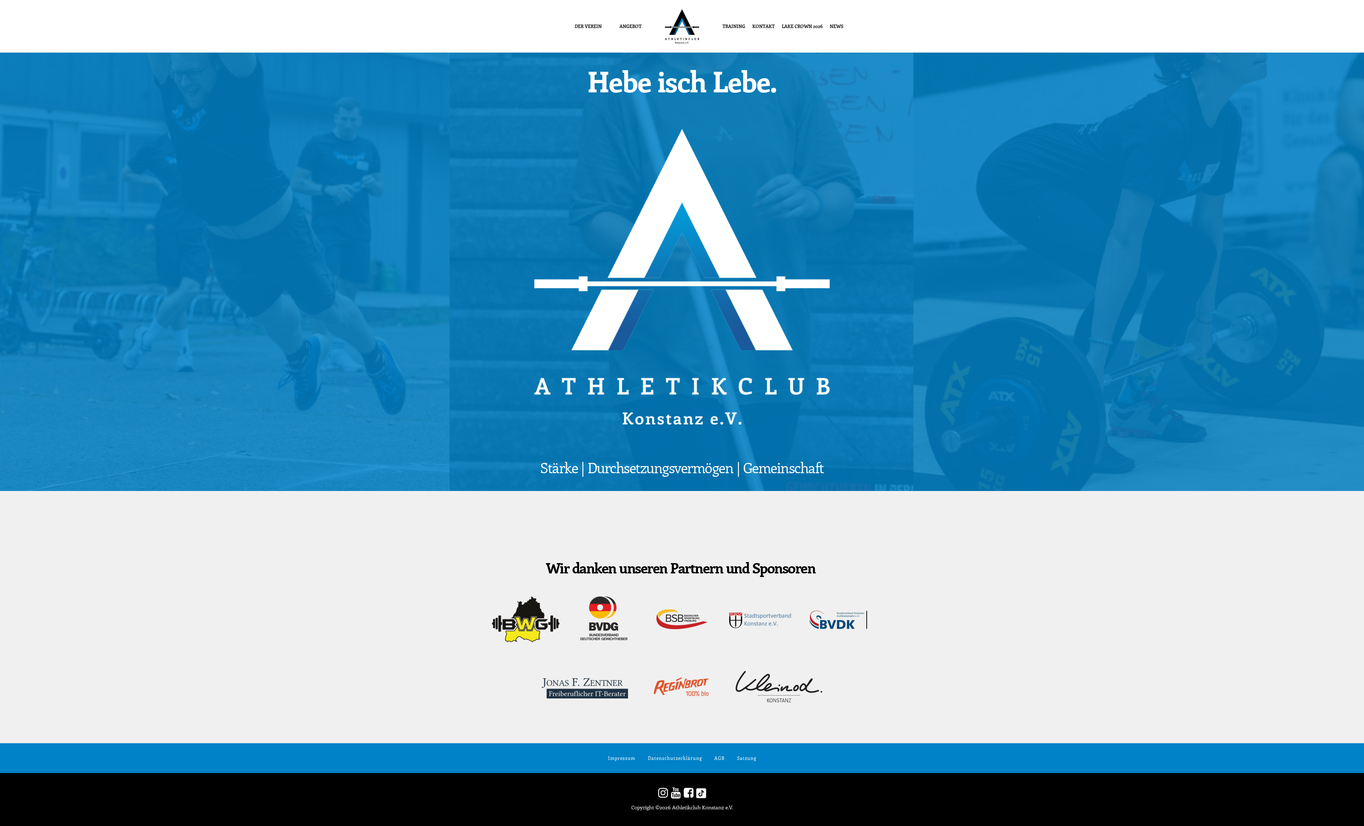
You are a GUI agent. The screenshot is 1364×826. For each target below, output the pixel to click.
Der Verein (588, 26)
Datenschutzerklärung (675, 758)
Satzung (746, 758)
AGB (719, 758)
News (837, 26)
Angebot (630, 26)
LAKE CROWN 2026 (802, 26)
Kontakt (763, 26)
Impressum (621, 758)
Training (733, 26)
